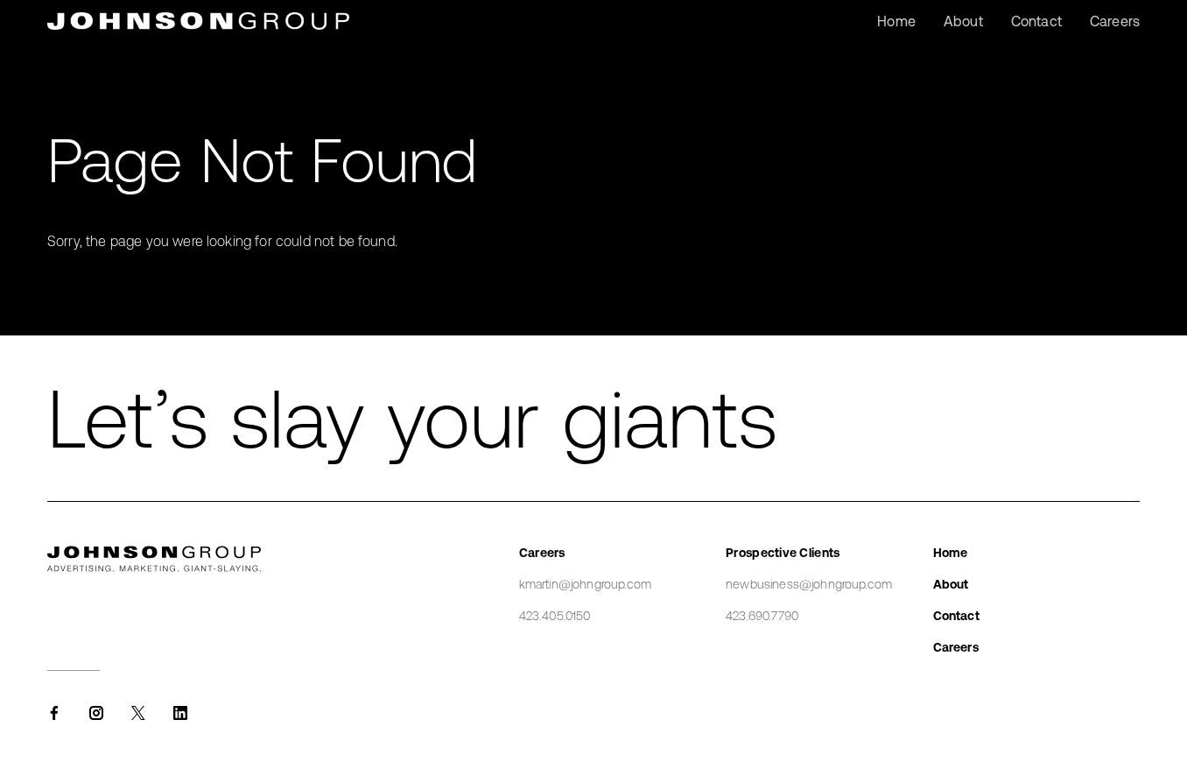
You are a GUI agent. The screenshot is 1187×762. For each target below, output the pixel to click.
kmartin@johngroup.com (585, 584)
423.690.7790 (762, 616)
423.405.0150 (555, 616)
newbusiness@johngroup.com (809, 584)
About (951, 584)
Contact (956, 616)
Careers (956, 647)
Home (950, 553)
